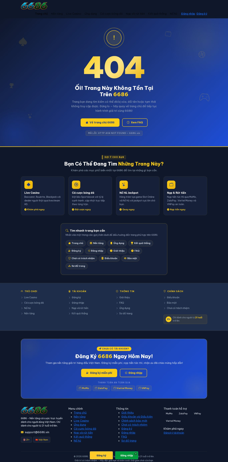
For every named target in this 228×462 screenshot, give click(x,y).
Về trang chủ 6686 (102, 122)
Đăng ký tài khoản (174, 432)
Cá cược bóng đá (111, 13)
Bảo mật (132, 258)
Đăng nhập (188, 13)
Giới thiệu (119, 250)
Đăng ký (201, 13)
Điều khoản (111, 258)
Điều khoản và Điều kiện (137, 416)
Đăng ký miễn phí (101, 372)
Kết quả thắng (157, 13)
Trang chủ (41, 13)
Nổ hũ (173, 13)
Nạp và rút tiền (135, 13)
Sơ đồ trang (78, 266)
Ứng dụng (91, 13)
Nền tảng (57, 13)
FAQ (137, 250)
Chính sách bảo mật (134, 420)
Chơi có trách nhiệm (83, 258)
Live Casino (73, 13)
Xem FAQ (137, 122)
